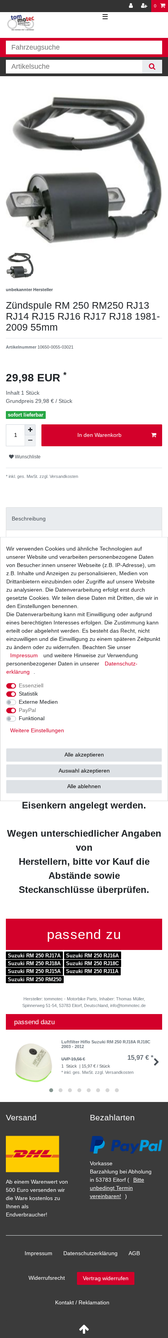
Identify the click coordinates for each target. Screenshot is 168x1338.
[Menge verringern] (30, 440)
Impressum (38, 1253)
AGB (134, 1253)
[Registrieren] (145, 6)
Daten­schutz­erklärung (90, 1253)
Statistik (28, 693)
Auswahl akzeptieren (84, 770)
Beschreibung (29, 518)
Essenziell (31, 685)
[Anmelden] (131, 6)
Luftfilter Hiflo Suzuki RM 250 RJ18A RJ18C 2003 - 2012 (105, 1044)
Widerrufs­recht (47, 1278)
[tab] (84, 518)
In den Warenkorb (99, 435)
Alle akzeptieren (84, 754)
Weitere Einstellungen (37, 730)
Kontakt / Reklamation (82, 1302)
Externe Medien (38, 702)
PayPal (27, 710)
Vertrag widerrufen (106, 1278)
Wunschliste (27, 457)
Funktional (32, 718)
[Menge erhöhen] (30, 429)
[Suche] (152, 66)
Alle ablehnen (84, 786)
